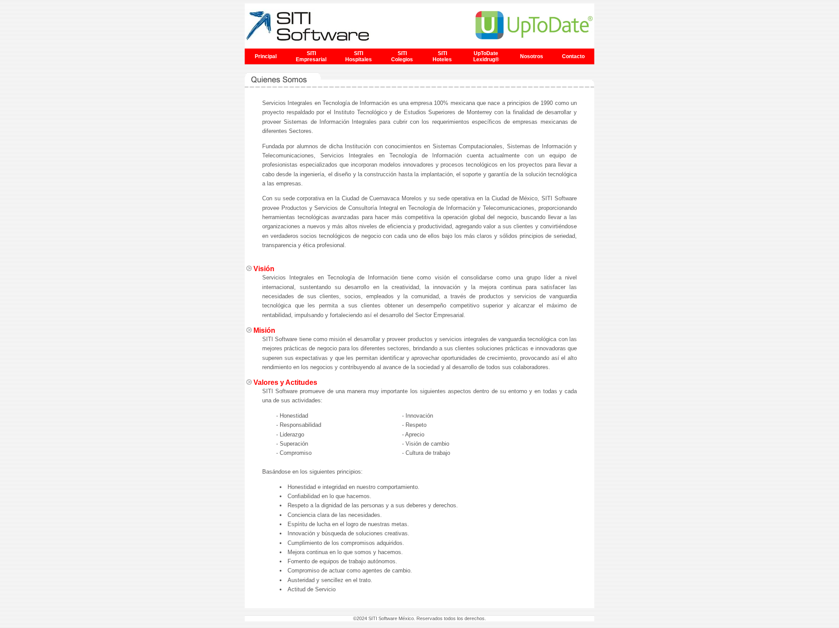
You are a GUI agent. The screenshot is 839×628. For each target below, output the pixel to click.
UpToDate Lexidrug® (486, 56)
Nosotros (531, 56)
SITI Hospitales (358, 56)
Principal (266, 56)
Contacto (573, 56)
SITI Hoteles (442, 56)
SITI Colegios (402, 56)
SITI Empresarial (311, 56)
